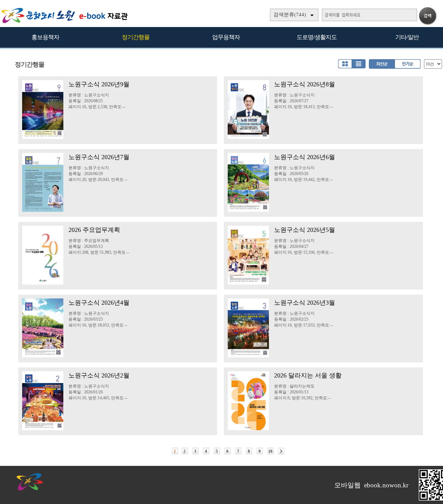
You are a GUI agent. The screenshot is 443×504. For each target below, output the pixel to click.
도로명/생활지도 (317, 37)
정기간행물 (136, 37)
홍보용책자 (45, 37)
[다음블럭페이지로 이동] (281, 451)
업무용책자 (226, 37)
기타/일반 (407, 37)
